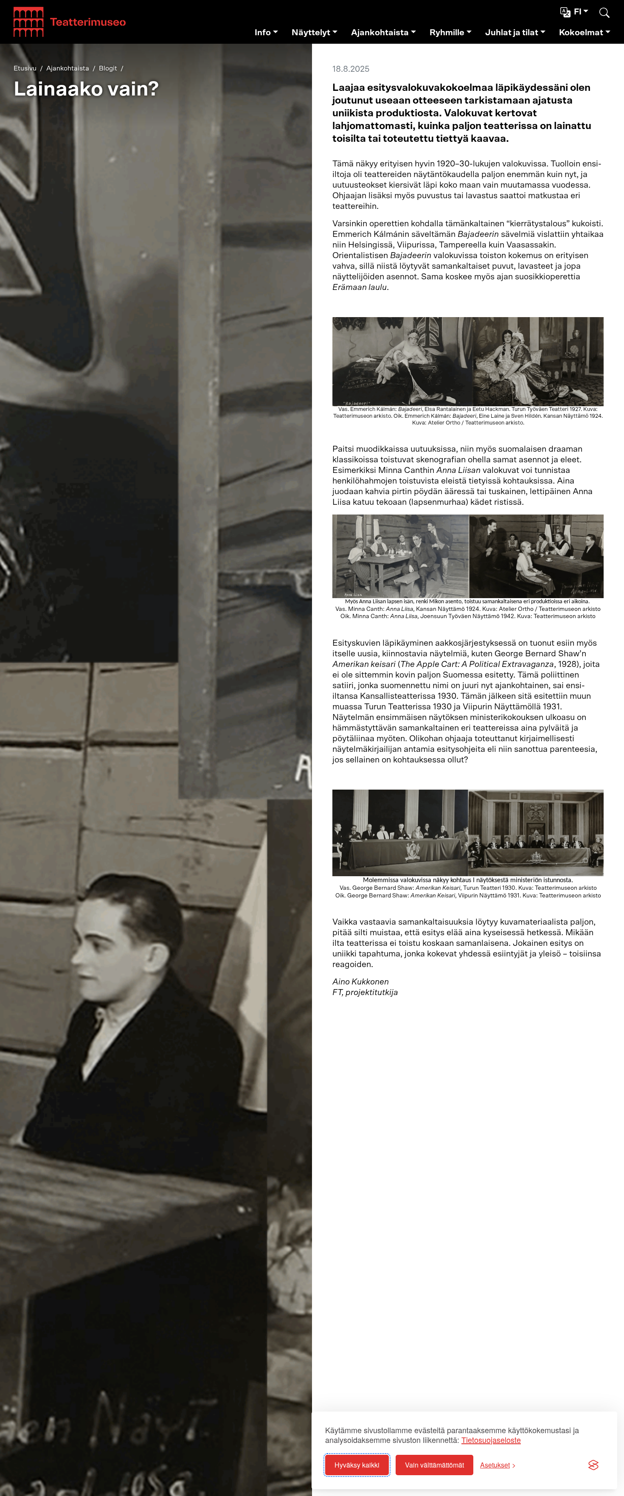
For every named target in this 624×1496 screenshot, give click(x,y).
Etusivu (25, 68)
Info (263, 32)
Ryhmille (447, 32)
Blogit (108, 68)
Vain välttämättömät (434, 1465)
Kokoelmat (581, 32)
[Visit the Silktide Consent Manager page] (593, 1465)
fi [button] (577, 12)
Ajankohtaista (380, 32)
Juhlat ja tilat (511, 32)
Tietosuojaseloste (491, 1440)
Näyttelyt (311, 32)
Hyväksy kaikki (356, 1465)
